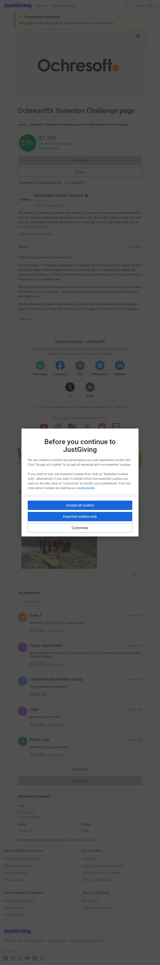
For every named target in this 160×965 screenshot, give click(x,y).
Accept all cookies (80, 505)
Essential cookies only (80, 516)
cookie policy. (86, 488)
